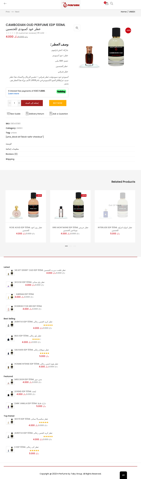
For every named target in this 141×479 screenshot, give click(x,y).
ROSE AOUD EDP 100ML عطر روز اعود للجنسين (26, 229)
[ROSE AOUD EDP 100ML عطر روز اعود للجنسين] (26, 205)
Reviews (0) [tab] (11, 154)
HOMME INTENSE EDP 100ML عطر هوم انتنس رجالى (36, 363)
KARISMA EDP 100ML (25, 294)
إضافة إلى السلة (32, 103)
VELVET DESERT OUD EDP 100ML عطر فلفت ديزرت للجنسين (40, 270)
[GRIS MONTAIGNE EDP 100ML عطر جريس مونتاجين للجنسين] (70, 205)
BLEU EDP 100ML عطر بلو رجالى (28, 335)
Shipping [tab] (10, 159)
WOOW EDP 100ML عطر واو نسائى (30, 282)
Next (17, 11)
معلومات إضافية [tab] (12, 149)
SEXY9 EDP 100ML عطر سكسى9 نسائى (31, 419)
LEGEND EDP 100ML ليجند (25, 391)
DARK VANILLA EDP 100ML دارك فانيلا (30, 403)
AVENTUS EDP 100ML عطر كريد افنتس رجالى (33, 321)
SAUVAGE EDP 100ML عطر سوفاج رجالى (32, 349)
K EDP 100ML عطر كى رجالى (27, 447)
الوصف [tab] (9, 143)
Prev (8, 11)
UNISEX (132, 11)
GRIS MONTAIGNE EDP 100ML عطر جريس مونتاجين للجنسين (70, 229)
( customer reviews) (26, 33)
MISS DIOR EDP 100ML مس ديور (28, 379)
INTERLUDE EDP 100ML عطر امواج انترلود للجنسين (115, 229)
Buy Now (57, 103)
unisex (14, 132)
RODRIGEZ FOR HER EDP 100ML (28, 306)
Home (124, 11)
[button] (107, 3)
